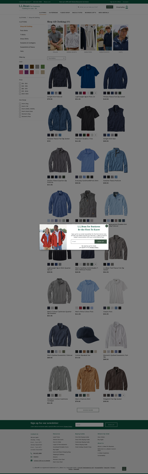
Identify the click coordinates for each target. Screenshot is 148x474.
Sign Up (101, 241)
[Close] (106, 226)
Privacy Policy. (94, 247)
